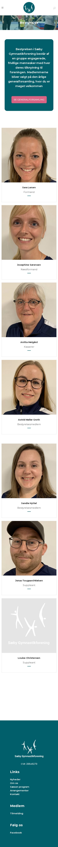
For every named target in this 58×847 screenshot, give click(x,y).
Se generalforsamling (29, 99)
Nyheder (15, 779)
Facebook (16, 832)
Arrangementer (19, 790)
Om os (14, 783)
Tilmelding (16, 813)
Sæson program (19, 786)
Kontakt (14, 794)
